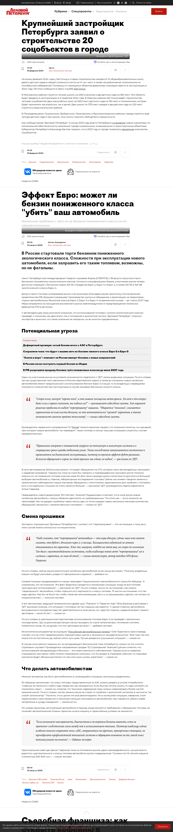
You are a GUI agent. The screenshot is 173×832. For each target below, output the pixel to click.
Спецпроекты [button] (81, 11)
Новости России (57, 779)
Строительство (47, 162)
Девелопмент (63, 162)
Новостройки (95, 162)
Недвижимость (79, 162)
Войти (158, 11)
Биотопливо (81, 779)
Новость (32, 162)
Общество (108, 162)
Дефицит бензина (126, 779)
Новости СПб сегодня (38, 779)
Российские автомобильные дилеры (89, 631)
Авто (70, 779)
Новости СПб (48, 782)
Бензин (60, 782)
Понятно (163, 826)
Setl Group (79, 89)
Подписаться (87, 2)
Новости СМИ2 (30, 181)
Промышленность (98, 779)
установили (118, 123)
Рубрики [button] (61, 11)
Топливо (112, 779)
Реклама (121, 11)
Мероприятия (105, 11)
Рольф (75, 427)
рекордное (128, 129)
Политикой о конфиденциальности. (74, 828)
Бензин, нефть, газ (30, 782)
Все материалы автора (60, 70)
